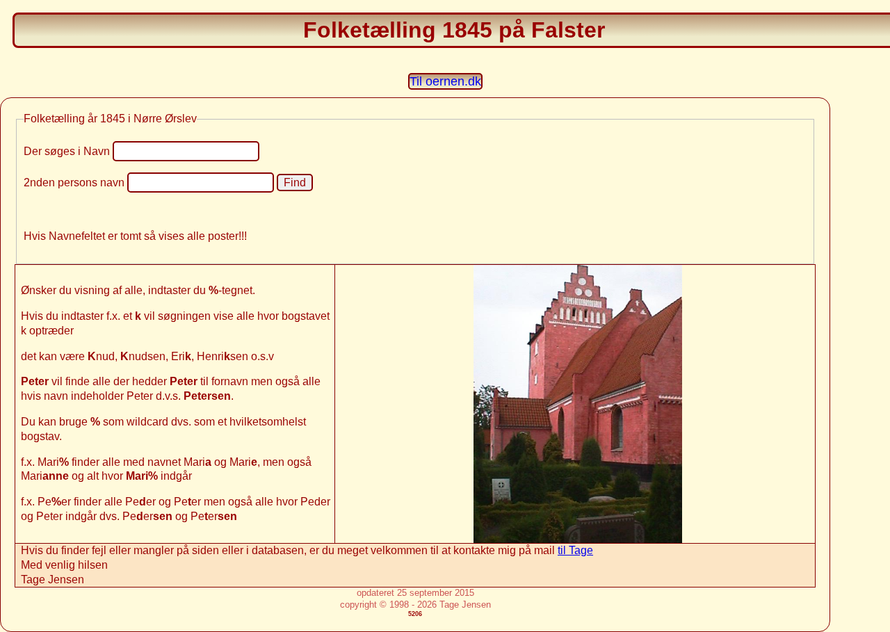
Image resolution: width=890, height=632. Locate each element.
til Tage (575, 550)
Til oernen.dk (445, 81)
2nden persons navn (74, 182)
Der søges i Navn (67, 151)
